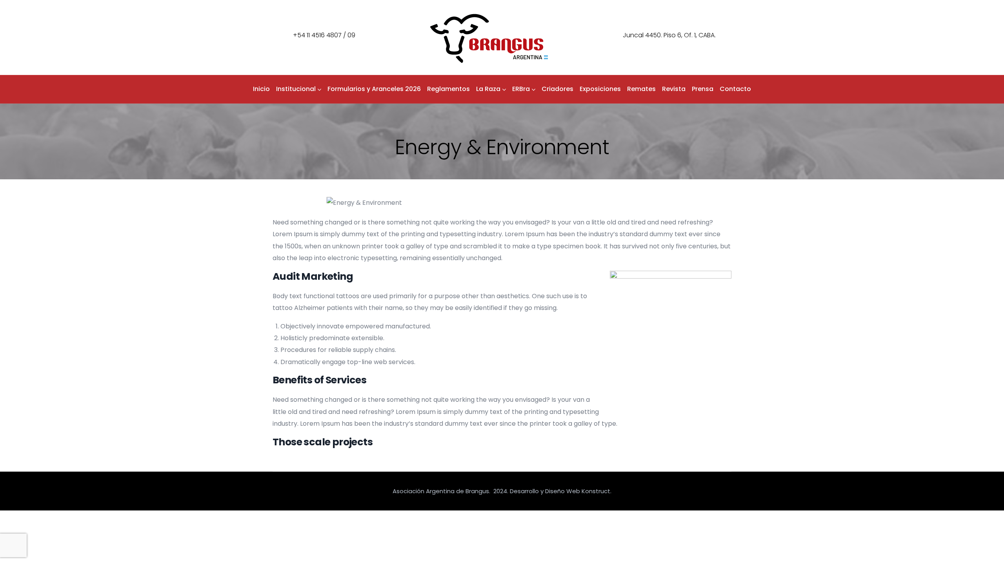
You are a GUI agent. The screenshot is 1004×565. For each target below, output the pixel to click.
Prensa (702, 88)
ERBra (521, 88)
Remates (641, 88)
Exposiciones (600, 88)
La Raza (488, 88)
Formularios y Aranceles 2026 (374, 88)
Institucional (296, 88)
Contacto (735, 88)
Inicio (261, 88)
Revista (674, 88)
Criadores (557, 88)
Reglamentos (448, 88)
